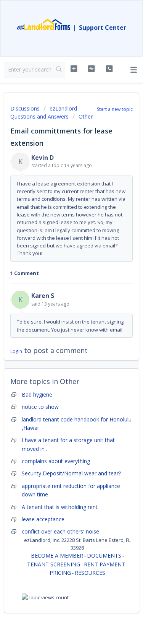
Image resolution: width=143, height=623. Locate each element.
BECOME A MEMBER (57, 555)
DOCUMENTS (104, 555)
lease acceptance (43, 519)
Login (16, 351)
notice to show (40, 406)
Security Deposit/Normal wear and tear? (71, 473)
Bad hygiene (37, 394)
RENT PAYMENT (104, 564)
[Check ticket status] (91, 69)
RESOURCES (90, 572)
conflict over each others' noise (60, 531)
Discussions (25, 108)
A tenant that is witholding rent (60, 507)
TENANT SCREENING (53, 564)
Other (86, 116)
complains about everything (56, 461)
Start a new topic (115, 109)
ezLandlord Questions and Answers (43, 112)
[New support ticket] (74, 69)
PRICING (60, 572)
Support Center (102, 27)
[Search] (59, 70)
